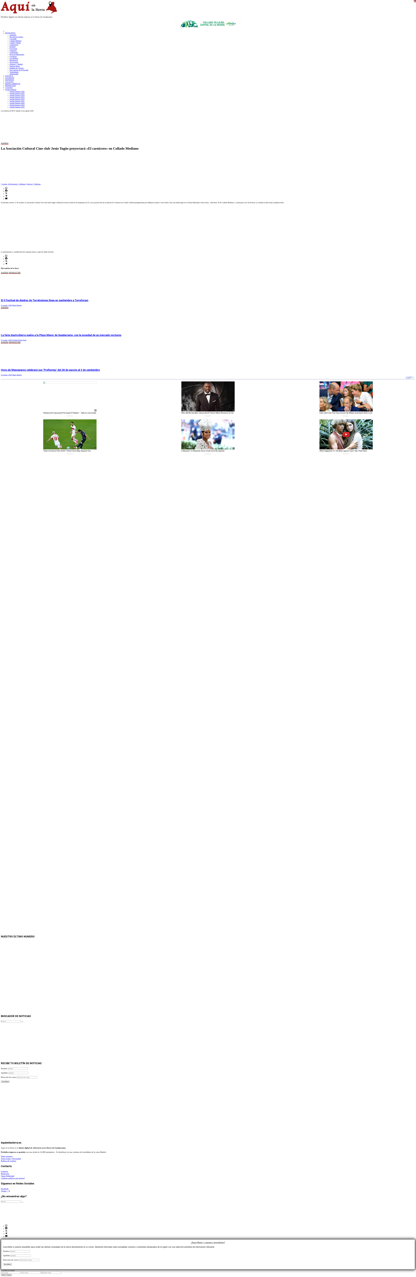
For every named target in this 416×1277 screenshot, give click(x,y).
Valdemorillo (14, 74)
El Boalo (13, 47)
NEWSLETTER (14, 272)
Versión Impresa (10, 90)
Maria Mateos (17, 305)
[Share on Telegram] (6, 196)
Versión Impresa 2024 (17, 95)
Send (3, 1275)
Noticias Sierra (15, 66)
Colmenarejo (14, 45)
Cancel (9, 1275)
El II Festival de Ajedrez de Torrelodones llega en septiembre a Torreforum (44, 300)
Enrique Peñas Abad (19, 340)
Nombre (4, 1068)
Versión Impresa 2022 (17, 99)
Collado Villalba (15, 43)
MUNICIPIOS (10, 33)
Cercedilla (13, 39)
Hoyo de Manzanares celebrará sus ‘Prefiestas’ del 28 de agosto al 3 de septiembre (50, 369)
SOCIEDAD (9, 78)
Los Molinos (14, 58)
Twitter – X (5, 1191)
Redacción (5, 1174)
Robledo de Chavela (17, 68)
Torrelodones (14, 72)
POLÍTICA (9, 76)
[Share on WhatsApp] (6, 188)
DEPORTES (9, 80)
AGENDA (9, 88)
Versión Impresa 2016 (17, 107)
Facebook (4, 1189)
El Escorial (13, 49)
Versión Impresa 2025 (17, 93)
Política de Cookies (8, 1161)
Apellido (4, 1073)
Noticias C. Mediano (33, 184)
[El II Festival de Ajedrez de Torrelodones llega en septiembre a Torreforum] (22, 295)
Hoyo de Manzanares (17, 54)
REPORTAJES (10, 86)
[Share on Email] (6, 199)
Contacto (4, 1171)
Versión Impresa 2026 (17, 91)
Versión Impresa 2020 (17, 103)
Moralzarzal (14, 60)
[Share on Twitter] (6, 194)
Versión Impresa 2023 (17, 97)
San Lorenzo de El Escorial (19, 70)
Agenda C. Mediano (19, 184)
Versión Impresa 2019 (17, 105)
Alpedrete (13, 35)
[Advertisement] (208, 127)
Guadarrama (14, 52)
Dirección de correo (8, 1077)
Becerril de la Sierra (16, 37)
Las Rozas (13, 56)
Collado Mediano (15, 41)
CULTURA (9, 82)
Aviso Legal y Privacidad (11, 1159)
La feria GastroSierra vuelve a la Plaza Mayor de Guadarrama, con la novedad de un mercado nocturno (61, 335)
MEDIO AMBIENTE (12, 84)
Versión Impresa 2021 (17, 101)
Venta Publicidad (7, 1176)
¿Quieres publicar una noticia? (13, 1178)
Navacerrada (14, 62)
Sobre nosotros (7, 1156)
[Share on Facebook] (6, 191)
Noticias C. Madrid (16, 64)
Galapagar (13, 51)
